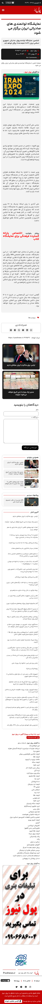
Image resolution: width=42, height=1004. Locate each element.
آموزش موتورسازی (33, 845)
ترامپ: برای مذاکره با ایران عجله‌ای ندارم (15, 463)
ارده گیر (37, 770)
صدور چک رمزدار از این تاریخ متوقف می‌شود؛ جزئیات (14, 473)
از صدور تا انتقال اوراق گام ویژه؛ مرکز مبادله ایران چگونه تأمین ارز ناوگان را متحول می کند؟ (22, 610)
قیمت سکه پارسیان (33, 803)
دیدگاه (34, 417)
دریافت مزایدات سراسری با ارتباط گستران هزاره (24, 748)
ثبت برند (37, 792)
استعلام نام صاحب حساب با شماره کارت (26, 856)
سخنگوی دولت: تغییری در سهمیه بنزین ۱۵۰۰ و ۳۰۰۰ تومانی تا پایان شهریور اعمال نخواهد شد (22, 625)
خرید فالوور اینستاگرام (32, 806)
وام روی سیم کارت (33, 773)
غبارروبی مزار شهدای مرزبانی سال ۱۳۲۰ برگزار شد (22, 725)
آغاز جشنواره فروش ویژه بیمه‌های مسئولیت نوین (22, 603)
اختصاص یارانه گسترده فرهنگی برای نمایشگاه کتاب (21, 236)
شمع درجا (36, 751)
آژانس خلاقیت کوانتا (12, 1001)
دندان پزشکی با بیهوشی (31, 858)
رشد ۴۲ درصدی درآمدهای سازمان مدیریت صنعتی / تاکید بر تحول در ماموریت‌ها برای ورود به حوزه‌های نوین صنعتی (21, 699)
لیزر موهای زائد (34, 746)
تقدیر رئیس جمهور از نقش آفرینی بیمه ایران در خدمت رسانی (23, 597)
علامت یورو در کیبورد (32, 759)
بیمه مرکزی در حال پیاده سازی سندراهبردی (24, 590)
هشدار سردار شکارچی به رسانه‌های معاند (24, 548)
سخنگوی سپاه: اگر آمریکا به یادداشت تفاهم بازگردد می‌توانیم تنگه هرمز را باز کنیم (23, 683)
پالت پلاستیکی (35, 836)
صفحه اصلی (37, 63)
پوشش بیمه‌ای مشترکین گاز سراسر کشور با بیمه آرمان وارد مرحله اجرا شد (22, 618)
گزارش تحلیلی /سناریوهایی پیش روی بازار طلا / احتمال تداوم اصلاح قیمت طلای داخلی (22, 633)
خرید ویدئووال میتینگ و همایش (28, 853)
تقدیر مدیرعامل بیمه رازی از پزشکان (26, 577)
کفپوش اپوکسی (34, 825)
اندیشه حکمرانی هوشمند (31, 814)
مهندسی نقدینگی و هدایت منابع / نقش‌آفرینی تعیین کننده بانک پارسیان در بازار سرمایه (23, 649)
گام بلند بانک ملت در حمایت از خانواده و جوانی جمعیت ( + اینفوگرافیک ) (23, 562)
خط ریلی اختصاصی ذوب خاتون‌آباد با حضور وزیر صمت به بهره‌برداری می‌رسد (23, 570)
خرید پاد (37, 779)
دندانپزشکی (35, 781)
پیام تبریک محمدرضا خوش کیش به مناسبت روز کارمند (22, 641)
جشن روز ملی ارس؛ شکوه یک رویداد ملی (25, 663)
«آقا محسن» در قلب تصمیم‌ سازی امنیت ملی (14, 501)
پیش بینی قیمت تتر (33, 768)
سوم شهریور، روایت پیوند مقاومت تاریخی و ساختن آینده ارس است (21, 691)
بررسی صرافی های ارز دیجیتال (29, 850)
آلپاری (38, 823)
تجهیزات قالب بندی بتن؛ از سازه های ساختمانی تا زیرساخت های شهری (22, 675)
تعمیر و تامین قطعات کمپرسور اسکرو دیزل (25, 817)
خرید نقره (36, 765)
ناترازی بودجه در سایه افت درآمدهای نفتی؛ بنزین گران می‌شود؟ (22, 583)
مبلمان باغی (36, 790)
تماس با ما (26, 981)
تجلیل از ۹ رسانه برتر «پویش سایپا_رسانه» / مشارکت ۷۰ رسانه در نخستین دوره (23, 536)
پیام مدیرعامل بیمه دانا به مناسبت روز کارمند (23, 543)
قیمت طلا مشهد (34, 776)
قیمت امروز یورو (34, 820)
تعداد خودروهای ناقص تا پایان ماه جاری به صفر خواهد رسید (14, 484)
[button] (2, 2)
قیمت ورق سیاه (34, 834)
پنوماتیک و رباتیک (32, 668)
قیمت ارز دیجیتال (34, 784)
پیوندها (16, 981)
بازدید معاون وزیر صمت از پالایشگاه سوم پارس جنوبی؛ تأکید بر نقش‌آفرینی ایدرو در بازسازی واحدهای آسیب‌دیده (22, 717)
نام (37, 410)
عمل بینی (36, 809)
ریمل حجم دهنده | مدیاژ (31, 847)
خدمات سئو (22, 743)
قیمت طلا (36, 757)
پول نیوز (28, 72)
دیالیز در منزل (35, 842)
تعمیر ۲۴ (37, 787)
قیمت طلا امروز (34, 831)
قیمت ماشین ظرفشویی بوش (29, 754)
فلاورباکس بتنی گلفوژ (32, 828)
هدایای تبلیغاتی (34, 812)
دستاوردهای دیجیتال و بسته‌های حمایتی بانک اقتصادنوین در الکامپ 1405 (23, 555)
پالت (38, 839)
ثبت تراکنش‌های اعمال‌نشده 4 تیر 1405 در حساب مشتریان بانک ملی (22, 656)
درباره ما (37, 981)
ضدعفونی (36, 798)
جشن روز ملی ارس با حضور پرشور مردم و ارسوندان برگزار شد (21, 708)
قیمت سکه (36, 762)
